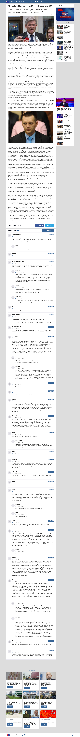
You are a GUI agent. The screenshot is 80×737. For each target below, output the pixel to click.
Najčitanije (68, 22)
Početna (12, 1)
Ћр (31, 1)
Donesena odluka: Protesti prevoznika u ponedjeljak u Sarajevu (30, 684)
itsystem (67, 734)
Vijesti (16, 1)
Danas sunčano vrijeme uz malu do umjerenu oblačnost (14, 721)
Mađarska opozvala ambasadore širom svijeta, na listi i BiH (47, 684)
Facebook (40, 225)
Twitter (51, 225)
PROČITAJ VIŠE (10, 686)
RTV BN (20, 1)
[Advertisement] (21, 665)
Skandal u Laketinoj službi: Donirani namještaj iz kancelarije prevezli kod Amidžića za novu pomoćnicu (30, 722)
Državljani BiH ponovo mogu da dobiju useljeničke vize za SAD (31, 703)
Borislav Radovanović (15, 221)
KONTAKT (24, 1)
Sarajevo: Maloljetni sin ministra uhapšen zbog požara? (46, 703)
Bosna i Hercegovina (31, 670)
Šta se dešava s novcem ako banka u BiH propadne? (13, 684)
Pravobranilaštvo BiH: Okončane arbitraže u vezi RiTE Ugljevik (13, 703)
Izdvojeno (62, 22)
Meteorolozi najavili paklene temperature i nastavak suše (47, 721)
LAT (28, 1)
